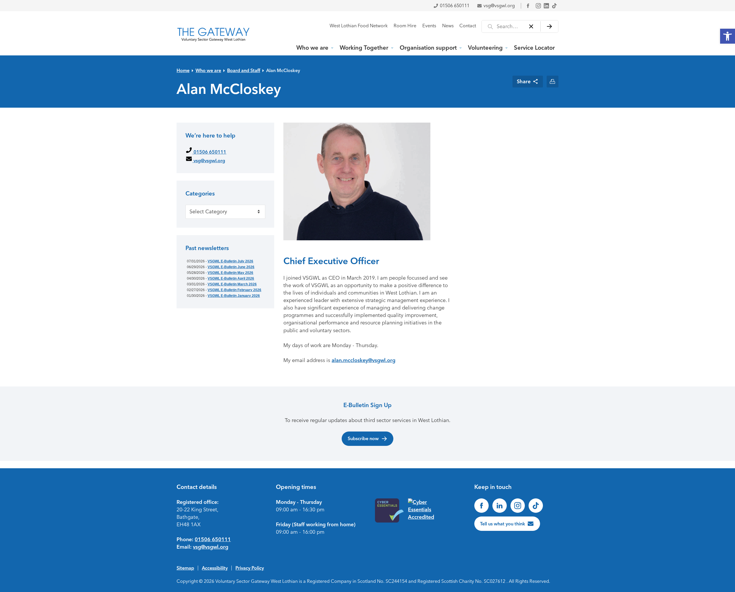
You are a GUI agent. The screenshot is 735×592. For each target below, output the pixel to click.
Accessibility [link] (215, 568)
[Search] (549, 26)
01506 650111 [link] (454, 5)
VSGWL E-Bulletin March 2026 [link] (232, 284)
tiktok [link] (554, 5)
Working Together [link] (364, 47)
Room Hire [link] (405, 25)
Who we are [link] (312, 47)
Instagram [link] (538, 5)
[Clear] (531, 26)
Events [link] (429, 25)
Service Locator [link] (534, 47)
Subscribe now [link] (363, 438)
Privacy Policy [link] (249, 568)
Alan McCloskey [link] (283, 70)
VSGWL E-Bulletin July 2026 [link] (230, 261)
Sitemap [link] (185, 568)
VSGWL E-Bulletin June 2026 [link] (231, 267)
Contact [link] (467, 25)
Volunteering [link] (485, 47)
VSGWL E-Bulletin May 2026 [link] (230, 273)
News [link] (448, 25)
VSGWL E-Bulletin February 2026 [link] (234, 290)
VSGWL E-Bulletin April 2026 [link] (231, 278)
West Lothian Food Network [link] (359, 25)
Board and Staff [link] (243, 70)
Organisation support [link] (428, 47)
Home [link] (183, 70)
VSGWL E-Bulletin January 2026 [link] (234, 296)
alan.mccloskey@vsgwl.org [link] (363, 360)
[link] (727, 36)
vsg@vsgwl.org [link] (499, 5)
